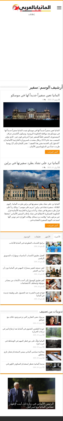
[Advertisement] (31, 46)
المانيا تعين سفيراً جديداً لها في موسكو (35, 95)
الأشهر (47, 236)
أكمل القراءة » (52, 152)
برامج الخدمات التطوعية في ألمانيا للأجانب (26, 243)
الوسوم (27, 236)
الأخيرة (57, 236)
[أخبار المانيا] (31, 7)
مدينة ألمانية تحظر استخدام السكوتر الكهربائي (25, 364)
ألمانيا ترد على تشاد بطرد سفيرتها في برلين (32, 163)
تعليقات (37, 236)
